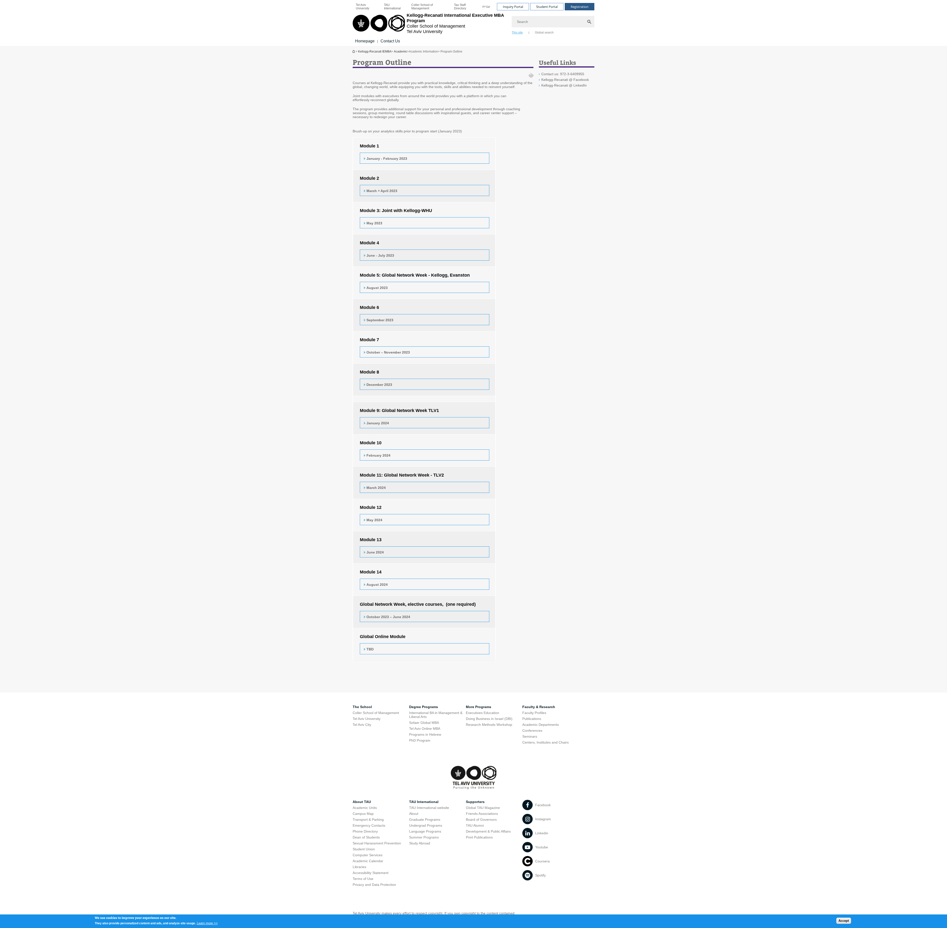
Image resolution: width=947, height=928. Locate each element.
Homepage (365, 41)
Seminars (529, 736)
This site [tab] (517, 32)
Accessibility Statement (370, 873)
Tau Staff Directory (460, 6)
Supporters (475, 802)
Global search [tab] (544, 32)
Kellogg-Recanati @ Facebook (565, 80)
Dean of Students (366, 837)
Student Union (364, 849)
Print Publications (479, 837)
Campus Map (363, 814)
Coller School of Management (422, 6)
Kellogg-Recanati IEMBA (354, 51)
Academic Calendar (368, 861)
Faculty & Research (538, 707)
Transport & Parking (368, 819)
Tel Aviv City (362, 725)
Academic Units (365, 808)
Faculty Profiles (534, 713)
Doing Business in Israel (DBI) (489, 719)
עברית (486, 6)
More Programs (478, 707)
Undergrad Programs (425, 825)
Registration (579, 6)
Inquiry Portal (513, 6)
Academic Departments (540, 725)
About (413, 814)
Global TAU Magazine (483, 808)
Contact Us (390, 41)
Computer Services (367, 855)
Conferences (532, 730)
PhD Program (419, 740)
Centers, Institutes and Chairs (545, 742)
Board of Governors (481, 819)
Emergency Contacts (369, 825)
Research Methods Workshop (489, 725)
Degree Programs (423, 707)
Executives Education (482, 713)
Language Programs (425, 831)
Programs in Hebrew (425, 734)
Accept (843, 921)
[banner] (473, 23)
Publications (531, 719)
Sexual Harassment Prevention (377, 843)
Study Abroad (419, 843)
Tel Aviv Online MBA (424, 729)
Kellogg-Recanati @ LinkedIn (564, 85)
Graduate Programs (424, 819)
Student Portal (547, 6)
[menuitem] (367, 6)
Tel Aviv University (362, 6)
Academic (400, 51)
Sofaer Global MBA (424, 723)
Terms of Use (363, 879)
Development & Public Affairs (488, 831)
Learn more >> (207, 923)
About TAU (362, 802)
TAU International (392, 6)
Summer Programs (424, 837)
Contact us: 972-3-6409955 (562, 74)
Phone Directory (365, 831)
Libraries (359, 867)
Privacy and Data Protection (374, 885)
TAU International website (429, 808)
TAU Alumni (475, 825)
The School (362, 707)
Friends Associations (482, 814)
